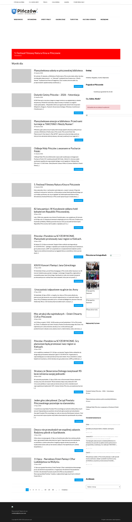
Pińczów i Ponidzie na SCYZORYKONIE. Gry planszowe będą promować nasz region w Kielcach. (56, 344)
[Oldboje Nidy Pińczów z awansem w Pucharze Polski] (21, 154)
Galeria (66, 2)
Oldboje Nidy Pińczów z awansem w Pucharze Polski (102, 407)
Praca (45, 2)
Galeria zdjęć (60, 19)
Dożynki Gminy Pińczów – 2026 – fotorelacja (56, 94)
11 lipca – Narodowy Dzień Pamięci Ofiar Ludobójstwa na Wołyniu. (54, 460)
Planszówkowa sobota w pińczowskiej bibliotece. (58, 70)
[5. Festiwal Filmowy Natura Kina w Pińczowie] (66, 54)
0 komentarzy (78, 86)
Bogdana (94, 77)
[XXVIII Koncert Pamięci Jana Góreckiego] (21, 271)
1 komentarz (79, 140)
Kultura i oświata (89, 19)
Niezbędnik (104, 19)
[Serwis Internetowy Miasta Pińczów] (25, 10)
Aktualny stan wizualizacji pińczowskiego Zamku (105, 452)
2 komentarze (78, 169)
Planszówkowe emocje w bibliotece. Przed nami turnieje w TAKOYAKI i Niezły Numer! (58, 123)
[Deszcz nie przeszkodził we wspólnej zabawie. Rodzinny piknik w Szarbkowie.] (21, 435)
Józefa (100, 77)
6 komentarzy (78, 227)
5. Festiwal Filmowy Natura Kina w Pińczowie (57, 184)
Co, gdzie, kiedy (34, 2)
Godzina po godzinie (100, 92)
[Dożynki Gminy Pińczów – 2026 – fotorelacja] (21, 100)
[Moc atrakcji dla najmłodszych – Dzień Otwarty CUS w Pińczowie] (21, 319)
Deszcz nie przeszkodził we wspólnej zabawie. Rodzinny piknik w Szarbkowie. (57, 431)
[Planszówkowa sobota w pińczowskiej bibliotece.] (21, 76)
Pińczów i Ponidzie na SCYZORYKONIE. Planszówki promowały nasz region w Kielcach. (58, 237)
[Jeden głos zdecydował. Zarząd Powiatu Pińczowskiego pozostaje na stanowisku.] (21, 406)
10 (45, 490)
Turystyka (74, 19)
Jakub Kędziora (116, 519)
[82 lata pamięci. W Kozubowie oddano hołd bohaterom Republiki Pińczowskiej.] (21, 214)
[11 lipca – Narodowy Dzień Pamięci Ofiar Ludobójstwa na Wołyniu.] (21, 464)
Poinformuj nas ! (79, 2)
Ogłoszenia (55, 2)
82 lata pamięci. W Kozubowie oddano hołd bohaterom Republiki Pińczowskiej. (56, 210)
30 (53, 490)
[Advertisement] (66, 35)
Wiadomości (18, 19)
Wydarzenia (32, 19)
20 (49, 490)
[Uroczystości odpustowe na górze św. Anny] (21, 295)
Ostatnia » (65, 490)
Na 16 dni (110, 92)
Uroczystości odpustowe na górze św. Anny (56, 289)
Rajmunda (106, 77)
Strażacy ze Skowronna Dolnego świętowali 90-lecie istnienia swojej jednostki (58, 372)
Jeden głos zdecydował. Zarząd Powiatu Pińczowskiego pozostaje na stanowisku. (54, 402)
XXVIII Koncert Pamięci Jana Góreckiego (55, 265)
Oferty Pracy (46, 19)
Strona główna (19, 2)
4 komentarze (78, 257)
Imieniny (88, 77)
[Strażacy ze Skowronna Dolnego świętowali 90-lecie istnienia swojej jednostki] (21, 376)
